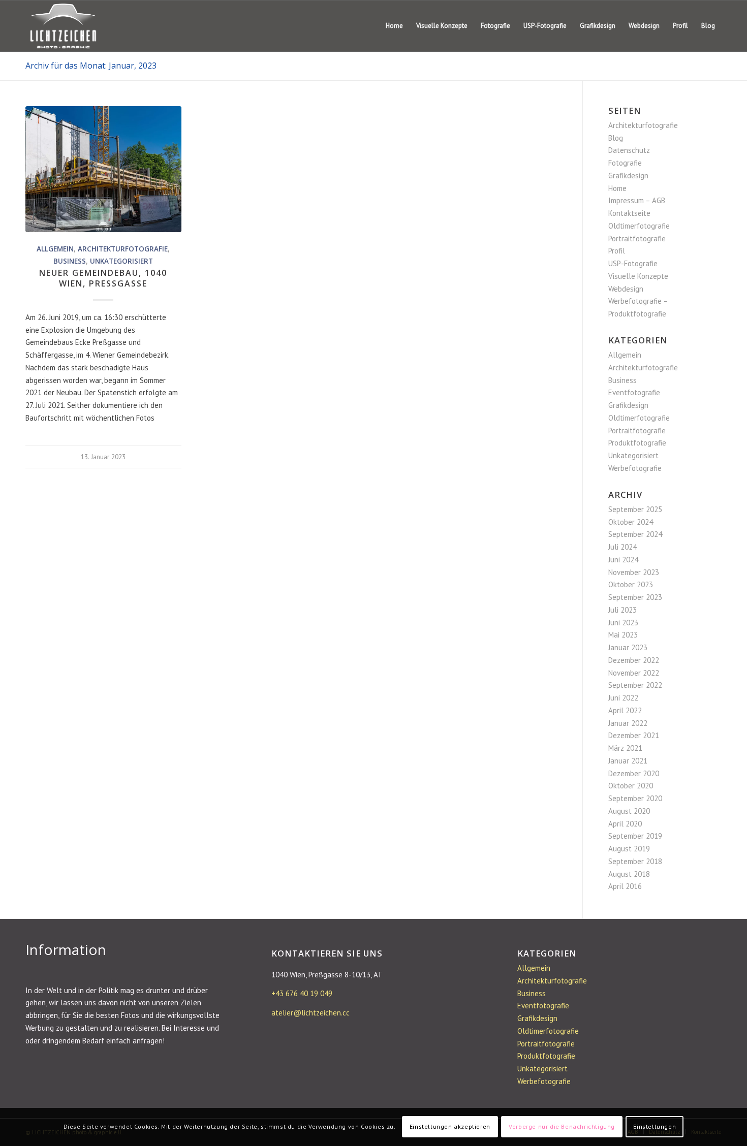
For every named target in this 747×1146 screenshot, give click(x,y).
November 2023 (633, 572)
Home (617, 188)
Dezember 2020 (633, 773)
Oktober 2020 (630, 785)
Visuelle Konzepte (638, 276)
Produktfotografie (637, 443)
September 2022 (635, 685)
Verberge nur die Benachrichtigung (562, 1126)
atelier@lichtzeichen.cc (310, 1012)
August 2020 (629, 811)
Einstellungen (654, 1126)
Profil (616, 251)
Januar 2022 (627, 723)
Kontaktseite (629, 213)
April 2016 (625, 886)
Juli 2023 (622, 610)
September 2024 (635, 534)
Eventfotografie (634, 392)
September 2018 (635, 861)
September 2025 (635, 509)
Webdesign (625, 289)
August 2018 (629, 874)
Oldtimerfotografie (639, 226)
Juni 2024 (623, 559)
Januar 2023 (627, 647)
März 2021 (625, 748)
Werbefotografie (635, 468)
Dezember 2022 (633, 660)
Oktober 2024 (630, 522)
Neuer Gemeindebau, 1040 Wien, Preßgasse (103, 278)
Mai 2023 (623, 635)
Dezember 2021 (633, 735)
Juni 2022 (623, 698)
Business (69, 261)
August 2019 (629, 848)
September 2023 (635, 597)
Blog (615, 138)
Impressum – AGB (636, 200)
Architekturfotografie (123, 248)
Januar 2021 (627, 761)
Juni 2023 (623, 622)
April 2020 (625, 824)
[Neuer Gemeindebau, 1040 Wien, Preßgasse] (103, 169)
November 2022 (633, 673)
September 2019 (635, 836)
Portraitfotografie (637, 238)
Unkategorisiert (121, 261)
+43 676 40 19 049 (301, 993)
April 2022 (625, 710)
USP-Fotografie (633, 263)
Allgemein (55, 248)
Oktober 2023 (630, 584)
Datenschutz (629, 150)
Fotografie (625, 163)
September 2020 (635, 798)
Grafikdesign (628, 175)
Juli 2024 (622, 547)
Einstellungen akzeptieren (450, 1126)
